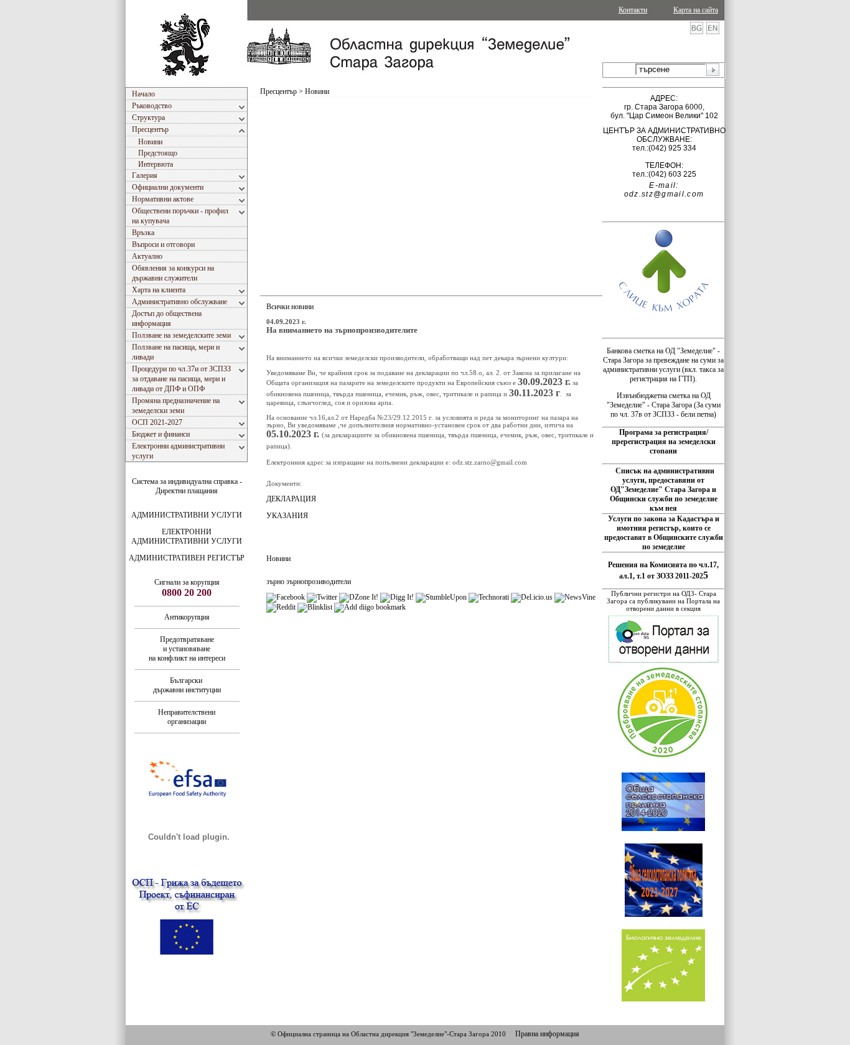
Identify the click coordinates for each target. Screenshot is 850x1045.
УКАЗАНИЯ (287, 515)
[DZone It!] (358, 597)
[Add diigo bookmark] (370, 607)
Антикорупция (187, 617)
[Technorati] (489, 597)
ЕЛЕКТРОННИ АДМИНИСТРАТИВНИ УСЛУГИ (186, 536)
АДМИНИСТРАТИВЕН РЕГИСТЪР (187, 558)
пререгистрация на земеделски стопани (664, 446)
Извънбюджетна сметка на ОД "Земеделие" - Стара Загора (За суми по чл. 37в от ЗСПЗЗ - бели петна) (664, 405)
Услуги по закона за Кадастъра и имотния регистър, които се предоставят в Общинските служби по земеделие (663, 532)
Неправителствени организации (186, 717)
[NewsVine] (574, 597)
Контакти (633, 10)
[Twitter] (322, 597)
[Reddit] (281, 607)
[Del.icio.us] (532, 597)
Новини (278, 558)
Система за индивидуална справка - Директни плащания (187, 486)
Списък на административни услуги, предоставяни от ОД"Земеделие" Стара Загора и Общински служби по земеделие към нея (663, 490)
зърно (275, 581)
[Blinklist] (314, 607)
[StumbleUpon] (441, 597)
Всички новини (290, 306)
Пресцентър (278, 91)
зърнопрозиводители (318, 581)
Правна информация (547, 1033)
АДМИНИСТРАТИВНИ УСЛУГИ (186, 515)
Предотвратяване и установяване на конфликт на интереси (187, 648)
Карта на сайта (695, 10)
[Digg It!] (397, 597)
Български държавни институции (187, 685)
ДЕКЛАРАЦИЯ (291, 499)
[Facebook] (285, 597)
